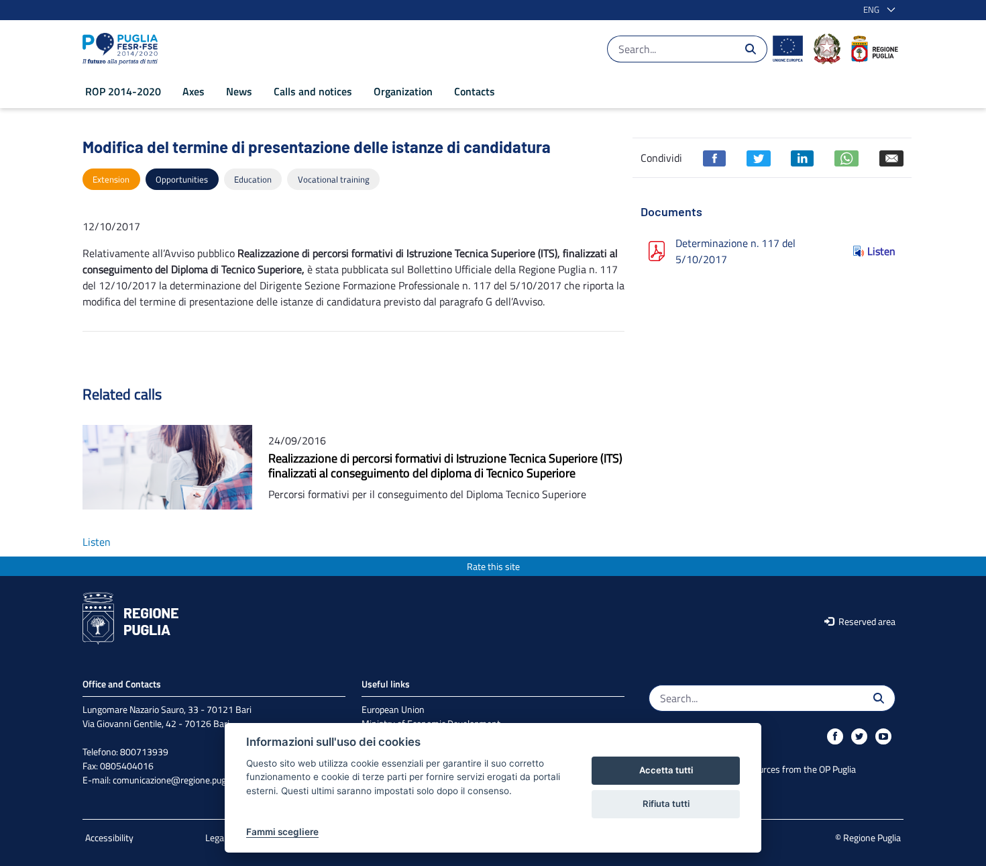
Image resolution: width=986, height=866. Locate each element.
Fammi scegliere (282, 831)
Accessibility (109, 837)
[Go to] (123, 49)
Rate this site (493, 566)
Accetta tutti (666, 770)
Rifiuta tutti (666, 803)
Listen (881, 251)
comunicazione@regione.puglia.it (177, 780)
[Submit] (750, 49)
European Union (393, 709)
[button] (876, 10)
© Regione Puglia (868, 837)
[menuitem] (123, 91)
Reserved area (865, 621)
